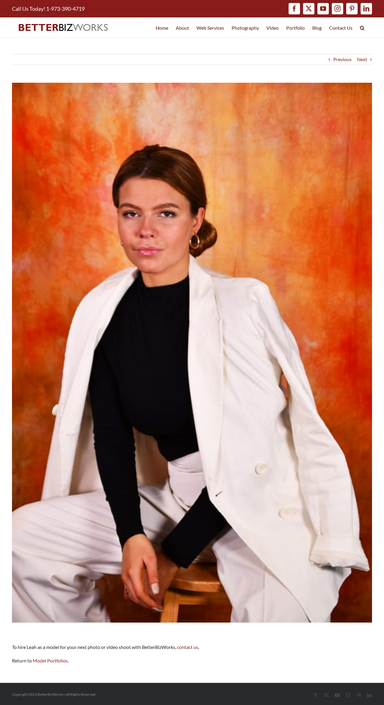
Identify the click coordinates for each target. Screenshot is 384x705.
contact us (187, 647)
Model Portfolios (50, 660)
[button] (362, 27)
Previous (342, 59)
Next (362, 59)
